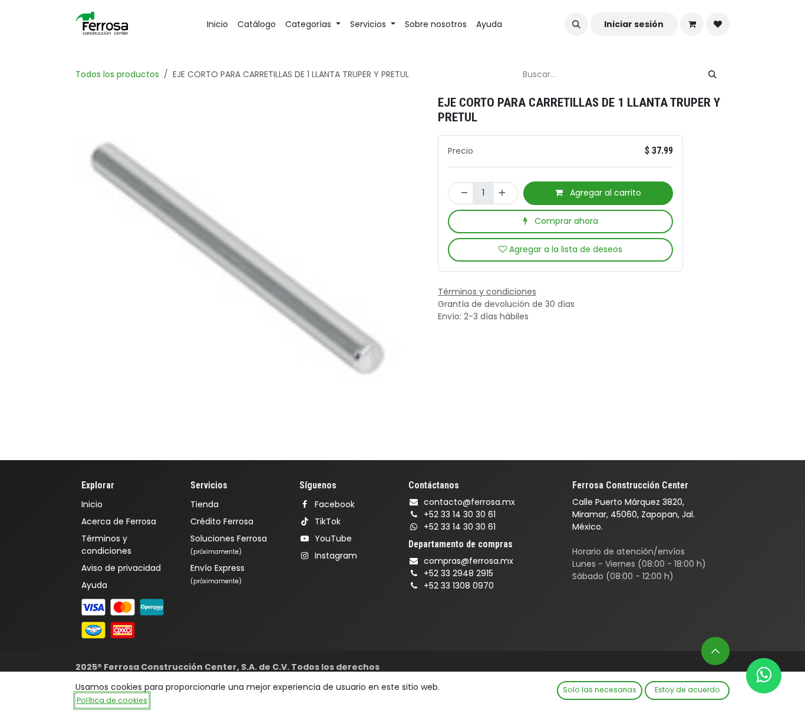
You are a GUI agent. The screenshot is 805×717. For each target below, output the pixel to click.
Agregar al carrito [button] (604, 193)
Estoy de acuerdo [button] (687, 690)
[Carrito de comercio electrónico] (692, 24)
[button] (576, 24)
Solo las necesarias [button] (599, 690)
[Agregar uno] (505, 193)
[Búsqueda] (712, 74)
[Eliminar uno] (460, 193)
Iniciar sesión (634, 24)
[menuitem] (217, 24)
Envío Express (217, 574)
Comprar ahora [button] (565, 221)
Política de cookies (112, 700)
